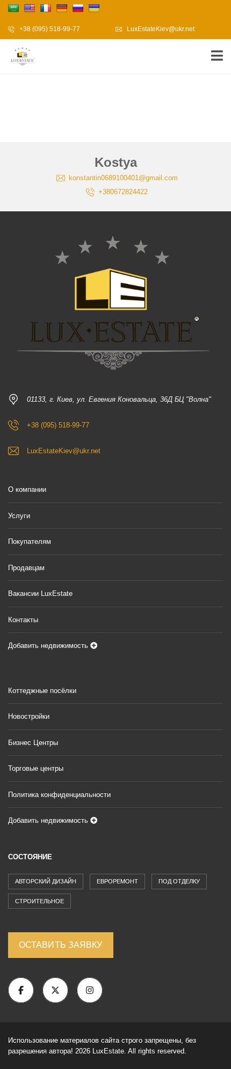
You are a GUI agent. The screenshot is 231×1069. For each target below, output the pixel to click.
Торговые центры (35, 768)
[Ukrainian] (94, 8)
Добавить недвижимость (49, 646)
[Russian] (78, 8)
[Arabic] (13, 8)
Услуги (19, 516)
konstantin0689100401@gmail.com (122, 178)
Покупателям (29, 541)
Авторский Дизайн (45, 881)
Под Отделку (179, 881)
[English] (29, 8)
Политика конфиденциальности (59, 795)
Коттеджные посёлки (42, 691)
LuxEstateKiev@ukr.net (159, 29)
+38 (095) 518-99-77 (49, 29)
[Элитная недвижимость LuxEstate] (19, 56)
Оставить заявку (61, 944)
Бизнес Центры (33, 743)
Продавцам (26, 568)
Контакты (23, 620)
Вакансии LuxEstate (40, 593)
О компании (27, 489)
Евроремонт (117, 881)
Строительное (39, 901)
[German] (61, 8)
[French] (45, 8)
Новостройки (28, 716)
